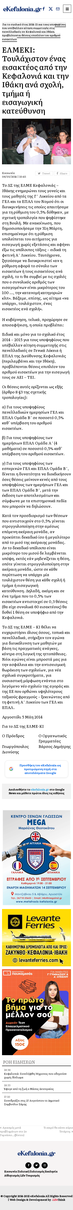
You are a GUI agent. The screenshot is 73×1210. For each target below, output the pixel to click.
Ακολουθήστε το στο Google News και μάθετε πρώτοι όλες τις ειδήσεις (36, 791)
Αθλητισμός (12, 1175)
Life (22, 1175)
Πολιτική (23, 1171)
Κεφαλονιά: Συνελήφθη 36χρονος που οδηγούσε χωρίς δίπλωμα (35, 1075)
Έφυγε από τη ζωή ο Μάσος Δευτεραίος (29, 1089)
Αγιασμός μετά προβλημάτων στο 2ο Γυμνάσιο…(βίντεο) (13, 1131)
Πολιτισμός (36, 1171)
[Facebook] (44, 9)
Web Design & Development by (37, 1200)
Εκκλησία (51, 1171)
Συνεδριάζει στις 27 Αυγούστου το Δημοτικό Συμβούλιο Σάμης (31, 1102)
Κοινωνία (10, 1171)
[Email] (58, 9)
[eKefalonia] (22, 9)
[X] (51, 9)
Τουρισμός (33, 1175)
